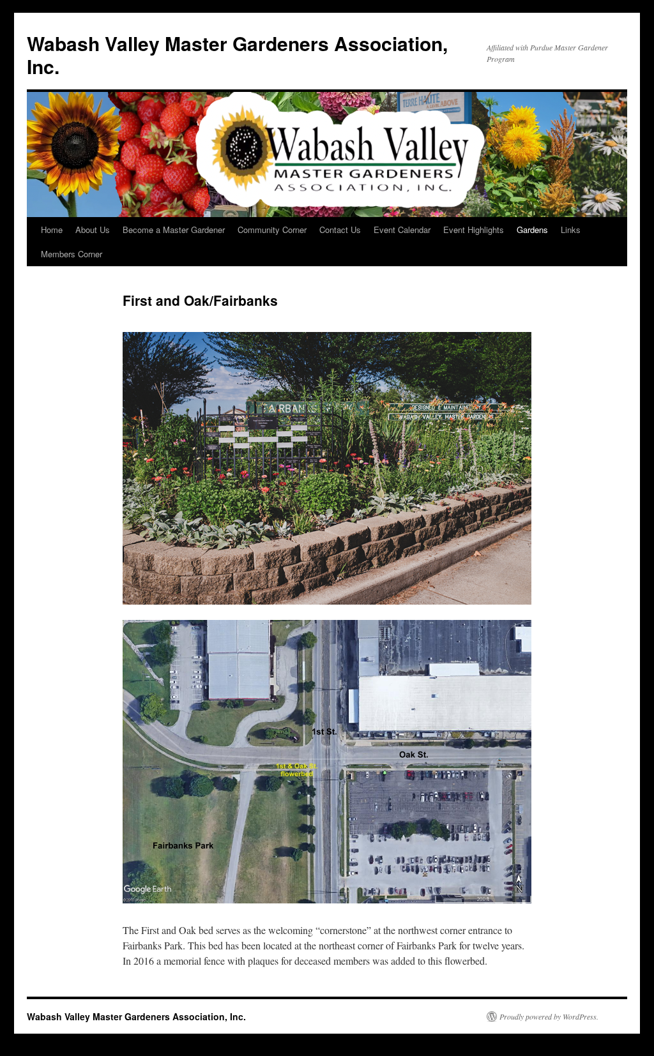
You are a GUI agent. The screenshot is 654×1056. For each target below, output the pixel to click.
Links (571, 229)
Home (52, 229)
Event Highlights (473, 229)
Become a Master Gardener (174, 229)
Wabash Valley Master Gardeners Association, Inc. (237, 54)
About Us (92, 229)
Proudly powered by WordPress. (548, 1016)
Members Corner (71, 254)
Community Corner (272, 229)
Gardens (532, 229)
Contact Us (340, 229)
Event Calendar (402, 229)
